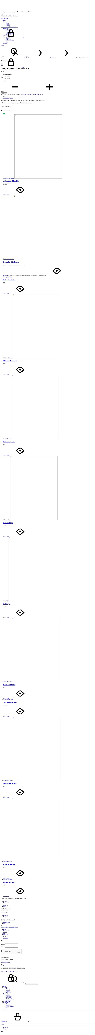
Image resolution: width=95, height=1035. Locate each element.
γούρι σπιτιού (40, 94)
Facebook (5, 915)
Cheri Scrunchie (9, 864)
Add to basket (4, 93)
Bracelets (8, 24)
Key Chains (8, 997)
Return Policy (6, 902)
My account (6, 930)
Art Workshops (6, 1001)
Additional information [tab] (8, 98)
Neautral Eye (8, 523)
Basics (7, 1003)
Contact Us (5, 906)
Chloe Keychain (9, 442)
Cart (4, 933)
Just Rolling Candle (10, 702)
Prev (2, 63)
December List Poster (11, 262)
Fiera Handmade (4, 18)
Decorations (52, 57)
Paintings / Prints (9, 998)
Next (2, 65)
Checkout (5, 934)
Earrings (8, 25)
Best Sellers (8, 39)
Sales (7, 42)
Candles (8, 995)
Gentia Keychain (9, 882)
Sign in (2, 959)
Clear (4, 80)
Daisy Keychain (9, 280)
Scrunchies (8, 1000)
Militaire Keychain (10, 361)
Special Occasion (10, 40)
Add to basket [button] (6, 194)
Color (2, 77)
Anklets (8, 23)
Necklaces (8, 992)
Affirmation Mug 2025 (11, 181)
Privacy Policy (6, 922)
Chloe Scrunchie (9, 685)
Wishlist (5, 932)
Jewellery (5, 21)
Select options (6, 275)
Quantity (2, 91)
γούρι (35, 94)
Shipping (5, 901)
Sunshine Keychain (10, 783)
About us (5, 43)
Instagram (5, 916)
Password (3, 946)
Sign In (2, 1024)
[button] (9, 77)
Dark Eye (6, 604)
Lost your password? (5, 962)
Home (4, 20)
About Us (5, 905)
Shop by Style (6, 1002)
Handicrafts (26, 57)
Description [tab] (5, 96)
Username (3, 944)
